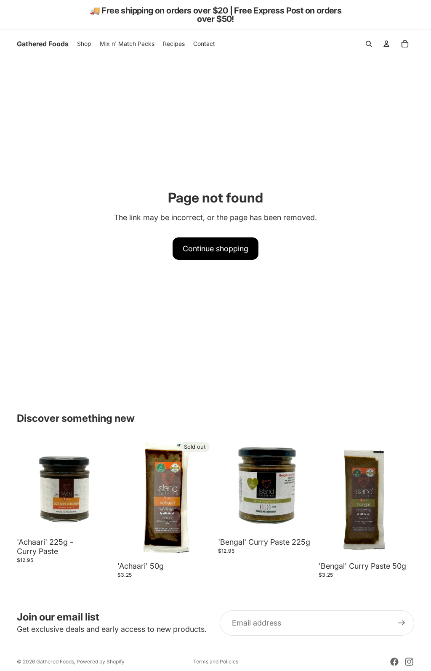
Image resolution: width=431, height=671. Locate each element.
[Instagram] (409, 662)
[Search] (368, 44)
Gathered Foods (55, 661)
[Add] (99, 521)
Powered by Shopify (101, 661)
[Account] (386, 44)
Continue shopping (215, 248)
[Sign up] (401, 623)
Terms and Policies (215, 661)
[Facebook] (394, 662)
